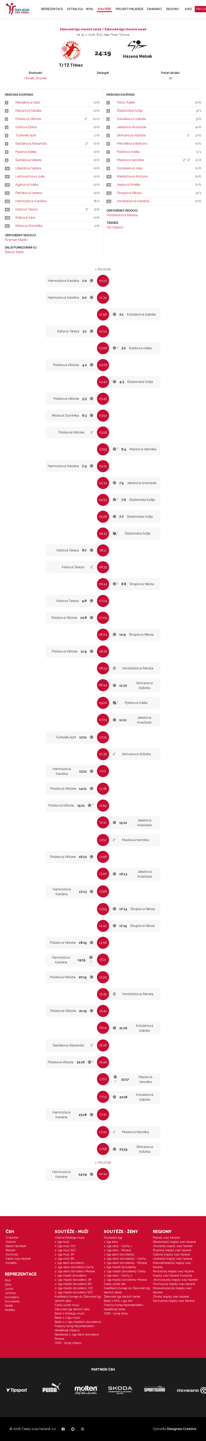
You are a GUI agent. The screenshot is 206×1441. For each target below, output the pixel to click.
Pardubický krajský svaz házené (173, 1271)
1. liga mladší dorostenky (120, 1267)
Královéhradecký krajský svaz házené (172, 1265)
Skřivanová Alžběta (131, 135)
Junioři (9, 1288)
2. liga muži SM (64, 1258)
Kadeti (9, 1305)
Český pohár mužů (67, 1305)
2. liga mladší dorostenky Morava (125, 1279)
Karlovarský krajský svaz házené (174, 1300)
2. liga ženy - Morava (117, 1250)
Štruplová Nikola (129, 193)
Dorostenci (12, 1297)
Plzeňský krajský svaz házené (172, 1250)
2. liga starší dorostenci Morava (75, 1271)
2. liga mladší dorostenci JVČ (74, 1288)
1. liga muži (62, 1241)
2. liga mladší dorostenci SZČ (74, 1292)
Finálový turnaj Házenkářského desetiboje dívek (123, 1307)
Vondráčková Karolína (133, 201)
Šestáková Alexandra (31, 143)
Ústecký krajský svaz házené (171, 1254)
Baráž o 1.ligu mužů (67, 1317)
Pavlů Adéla (126, 102)
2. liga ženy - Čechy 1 (118, 1246)
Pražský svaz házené (166, 1237)
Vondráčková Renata (122, 215)
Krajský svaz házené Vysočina (172, 1275)
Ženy (8, 1284)
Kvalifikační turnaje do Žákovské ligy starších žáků (78, 1298)
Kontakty (11, 1262)
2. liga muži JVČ (65, 1246)
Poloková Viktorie (28, 119)
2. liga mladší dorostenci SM (73, 1284)
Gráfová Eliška (26, 127)
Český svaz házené (18, 1258)
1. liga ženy (111, 1241)
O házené (12, 1237)
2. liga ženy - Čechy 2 (118, 1275)
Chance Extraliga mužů (69, 1237)
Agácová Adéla (26, 185)
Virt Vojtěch (114, 227)
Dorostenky (12, 1301)
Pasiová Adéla (25, 152)
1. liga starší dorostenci (69, 1262)
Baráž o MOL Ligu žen (118, 1300)
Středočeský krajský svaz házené (174, 1241)
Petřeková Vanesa (28, 193)
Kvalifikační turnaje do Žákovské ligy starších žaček (127, 1290)
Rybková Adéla (128, 152)
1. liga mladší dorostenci (70, 1275)
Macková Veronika (130, 160)
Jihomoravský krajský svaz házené (175, 1279)
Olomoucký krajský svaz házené (174, 1284)
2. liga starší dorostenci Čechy (74, 1267)
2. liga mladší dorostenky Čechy (125, 1271)
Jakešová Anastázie (131, 127)
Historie (10, 1241)
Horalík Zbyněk (35, 78)
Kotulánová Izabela (131, 119)
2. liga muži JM (64, 1254)
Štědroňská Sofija (130, 111)
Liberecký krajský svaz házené (172, 1258)
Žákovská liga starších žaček (122, 1296)
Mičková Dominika (28, 226)
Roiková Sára (25, 217)
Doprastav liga (113, 1237)
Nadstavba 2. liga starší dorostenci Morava (77, 1336)
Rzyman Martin (16, 240)
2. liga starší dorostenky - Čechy (125, 1258)
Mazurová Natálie (28, 111)
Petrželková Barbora (132, 143)
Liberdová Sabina (28, 168)
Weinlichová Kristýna (132, 176)
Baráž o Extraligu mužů (69, 1313)
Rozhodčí (12, 1254)
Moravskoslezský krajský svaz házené (172, 1290)
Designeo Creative (181, 1429)
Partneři (10, 1250)
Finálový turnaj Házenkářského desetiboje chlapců (74, 1328)
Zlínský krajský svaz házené (171, 1296)
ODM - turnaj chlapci (68, 1343)
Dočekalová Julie (129, 168)
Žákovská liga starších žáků (72, 1309)
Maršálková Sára (27, 102)
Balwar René (14, 252)
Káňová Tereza (26, 209)
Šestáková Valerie (28, 160)
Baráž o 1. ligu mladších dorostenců (78, 1321)
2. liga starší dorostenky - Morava (125, 1262)
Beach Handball (16, 1246)
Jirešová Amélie (128, 185)
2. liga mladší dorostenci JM (73, 1279)
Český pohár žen (115, 1284)
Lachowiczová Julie (29, 176)
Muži (8, 1280)
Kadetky (10, 1309)
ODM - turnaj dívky (116, 1313)
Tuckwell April (25, 135)
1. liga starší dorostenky (119, 1254)
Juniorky (10, 1293)
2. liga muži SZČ (65, 1250)
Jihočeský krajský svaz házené (173, 1246)
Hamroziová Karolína (30, 201)
